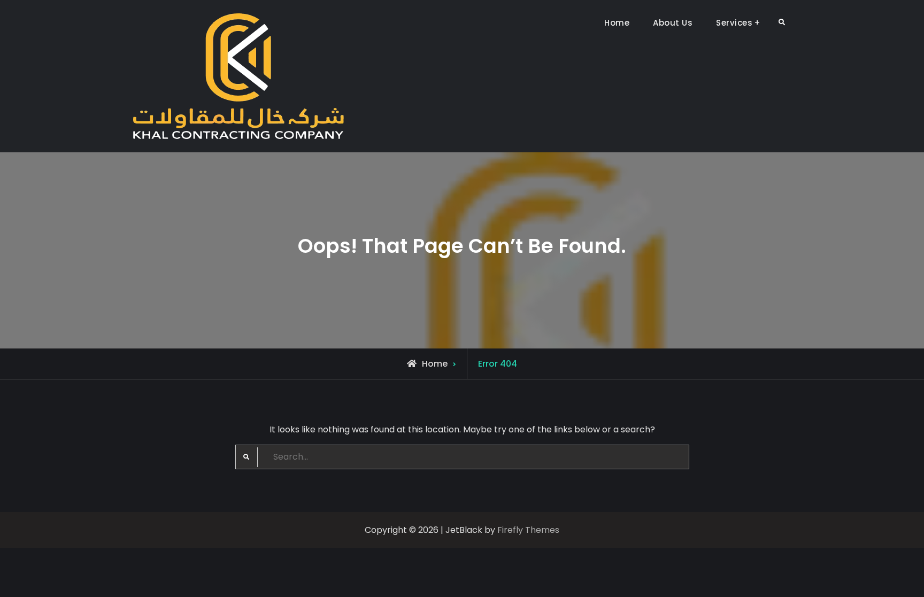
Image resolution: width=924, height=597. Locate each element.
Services (734, 22)
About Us (672, 22)
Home (616, 22)
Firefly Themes (528, 530)
